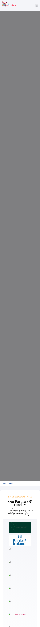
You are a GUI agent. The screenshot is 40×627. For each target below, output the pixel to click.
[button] (36, 5)
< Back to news (7, 483)
